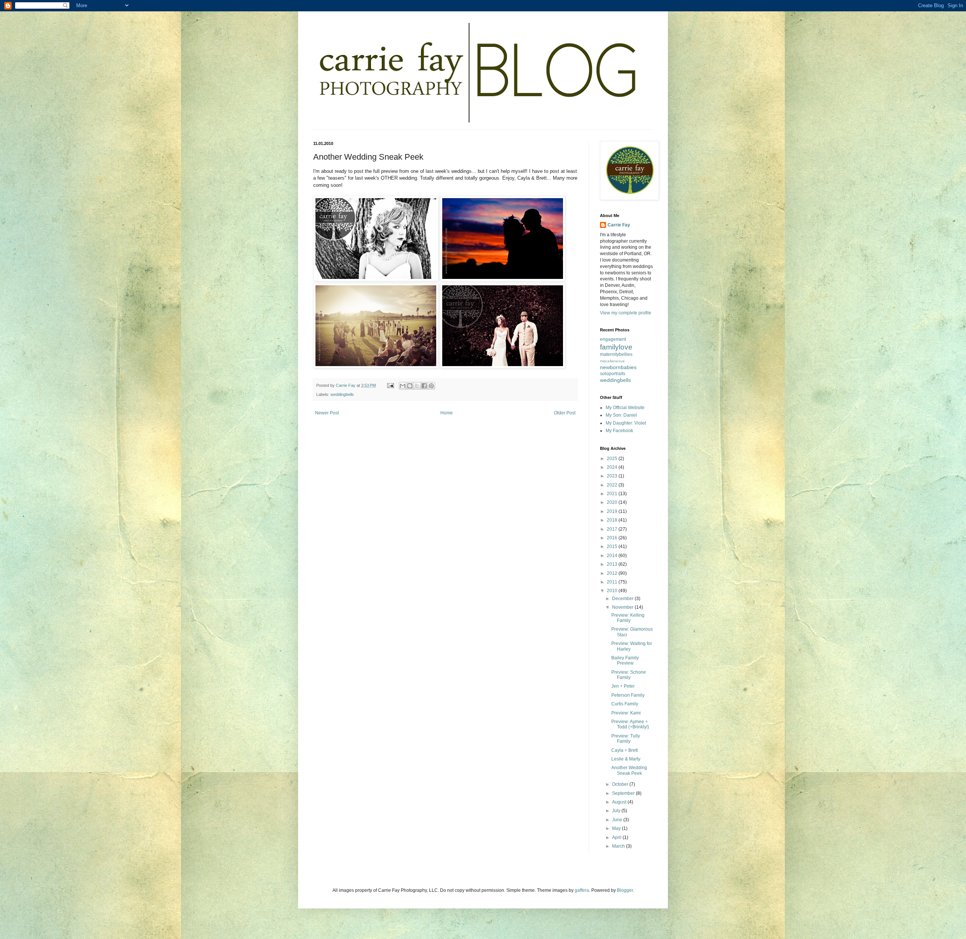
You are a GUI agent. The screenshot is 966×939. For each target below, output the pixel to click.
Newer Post (327, 413)
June (617, 819)
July (616, 810)
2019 (612, 511)
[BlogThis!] (410, 385)
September (624, 793)
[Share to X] (417, 385)
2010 (612, 590)
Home (446, 413)
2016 (612, 537)
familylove (616, 347)
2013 (612, 564)
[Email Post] (390, 385)
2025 (612, 458)
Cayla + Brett (624, 750)
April (617, 837)
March (619, 846)
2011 (612, 582)
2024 (612, 467)
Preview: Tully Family (625, 738)
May (617, 828)
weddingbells (342, 394)
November (623, 607)
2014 (612, 555)
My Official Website (625, 407)
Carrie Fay (619, 225)
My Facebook (619, 430)
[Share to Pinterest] (431, 385)
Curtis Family (624, 704)
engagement (613, 339)
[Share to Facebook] (424, 385)
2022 (612, 485)
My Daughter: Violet (626, 423)
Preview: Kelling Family (628, 618)
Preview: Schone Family (628, 675)
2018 (612, 520)
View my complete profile (625, 313)
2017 (612, 529)
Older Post (564, 413)
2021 (612, 493)
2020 (612, 502)
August (620, 802)
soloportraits (612, 373)
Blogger (625, 890)
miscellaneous (612, 361)
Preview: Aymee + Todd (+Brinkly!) (630, 724)
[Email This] (402, 385)
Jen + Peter (623, 686)
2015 (612, 546)
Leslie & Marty (625, 759)
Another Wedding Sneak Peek (629, 770)
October (620, 784)
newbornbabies (618, 367)
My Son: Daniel (621, 415)
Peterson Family (628, 695)
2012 (612, 573)
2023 (612, 476)
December (623, 598)
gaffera (582, 890)
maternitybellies (616, 354)
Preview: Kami (626, 713)
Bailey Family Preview (625, 660)
